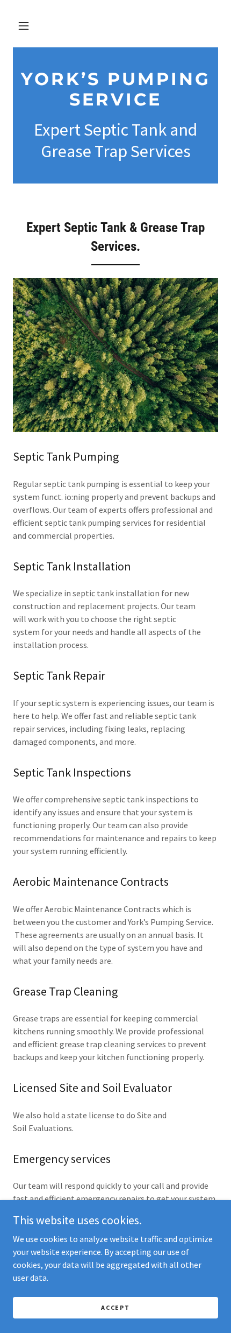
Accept (115, 1307)
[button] (23, 26)
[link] (115, 89)
